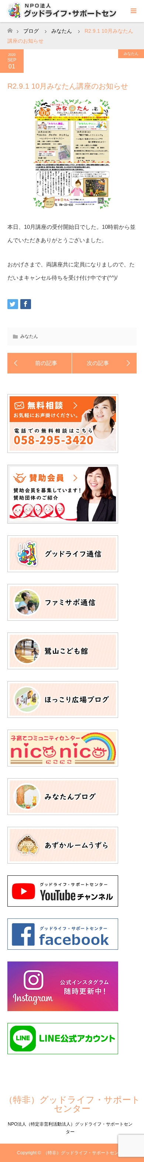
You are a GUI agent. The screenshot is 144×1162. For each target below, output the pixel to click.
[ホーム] (9, 28)
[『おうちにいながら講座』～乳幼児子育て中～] (104, 363)
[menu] (133, 11)
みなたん (131, 54)
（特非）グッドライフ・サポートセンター (72, 1104)
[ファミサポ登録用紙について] (39, 363)
